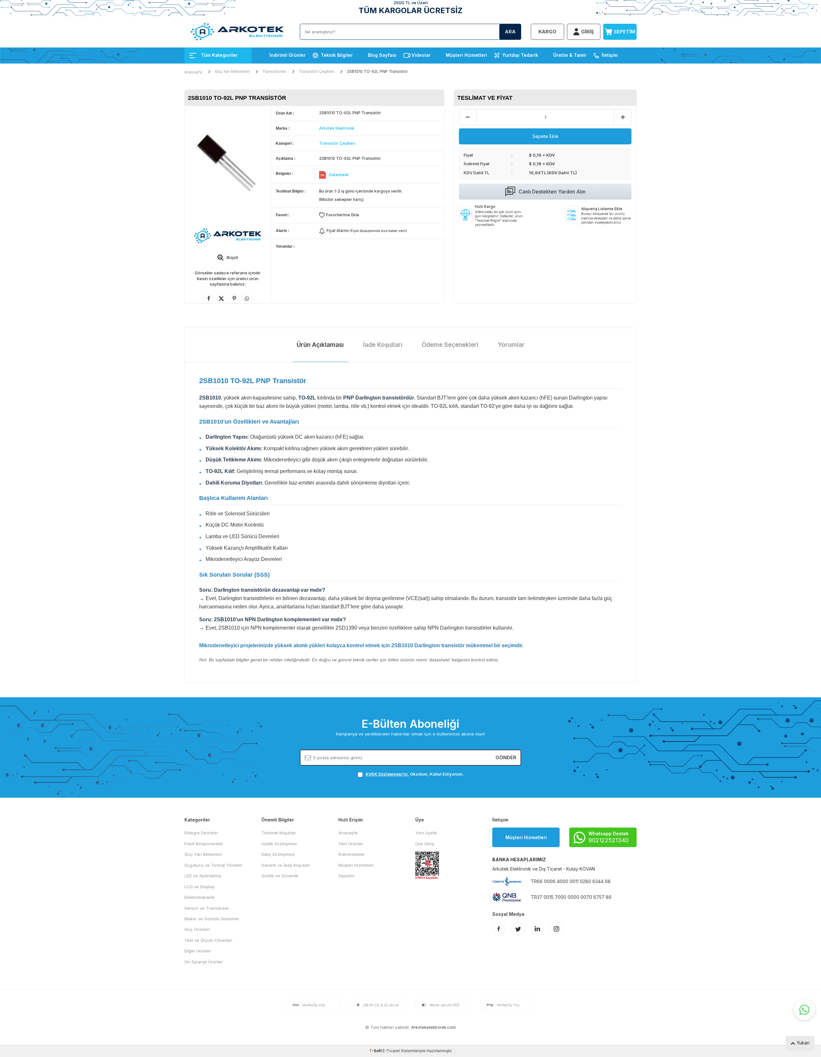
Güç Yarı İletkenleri (232, 71)
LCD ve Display (199, 886)
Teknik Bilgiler (337, 55)
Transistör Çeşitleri (316, 71)
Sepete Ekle (545, 136)
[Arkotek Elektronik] (228, 236)
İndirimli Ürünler (287, 55)
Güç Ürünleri (197, 929)
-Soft (376, 1050)
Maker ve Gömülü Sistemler (211, 918)
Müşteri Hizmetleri (466, 55)
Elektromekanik (199, 897)
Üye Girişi (424, 843)
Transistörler (274, 71)
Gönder (505, 757)
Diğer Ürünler (197, 950)
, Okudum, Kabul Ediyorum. (415, 774)
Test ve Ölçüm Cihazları (208, 940)
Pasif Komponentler (203, 843)
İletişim (610, 55)
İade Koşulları (382, 344)
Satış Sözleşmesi (278, 854)
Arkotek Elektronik (336, 128)
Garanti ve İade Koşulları (285, 865)
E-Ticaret (391, 1050)
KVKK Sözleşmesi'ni (387, 774)
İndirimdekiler (351, 854)
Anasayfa (193, 72)
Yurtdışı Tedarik (520, 55)
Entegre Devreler (201, 832)
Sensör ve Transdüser (206, 908)
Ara (510, 32)
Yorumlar (511, 344)
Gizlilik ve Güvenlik (280, 875)
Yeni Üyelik (426, 832)
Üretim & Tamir (570, 55)
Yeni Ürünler (350, 843)
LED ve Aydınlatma (202, 875)
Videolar (421, 55)
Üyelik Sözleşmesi (279, 843)
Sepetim (346, 875)
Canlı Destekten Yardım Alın (552, 191)
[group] (228, 163)
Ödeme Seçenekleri (450, 344)
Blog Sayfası (382, 55)
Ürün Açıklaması (320, 344)
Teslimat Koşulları (278, 832)
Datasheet (339, 174)
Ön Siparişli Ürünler (203, 961)
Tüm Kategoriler (219, 55)
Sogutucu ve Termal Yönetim (213, 865)
